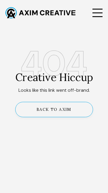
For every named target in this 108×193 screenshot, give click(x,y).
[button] (97, 12)
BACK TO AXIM (54, 109)
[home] (46, 13)
